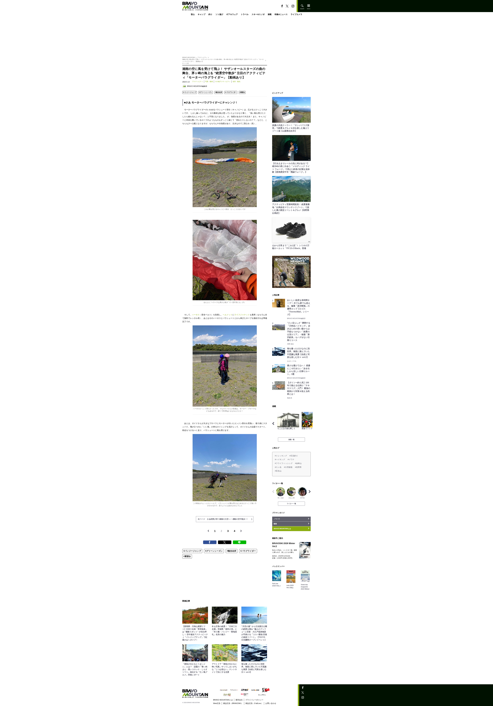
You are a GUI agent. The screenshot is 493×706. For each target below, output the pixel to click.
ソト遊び (219, 14)
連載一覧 (291, 439)
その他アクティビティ (222, 81)
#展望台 (242, 92)
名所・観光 (236, 81)
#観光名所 (218, 92)
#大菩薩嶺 (288, 467)
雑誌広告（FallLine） (254, 703)
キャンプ (201, 14)
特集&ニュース (281, 14)
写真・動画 (209, 81)
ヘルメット (227, 315)
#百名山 (278, 471)
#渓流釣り (294, 456)
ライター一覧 (291, 504)
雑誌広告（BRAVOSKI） (233, 703)
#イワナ (291, 459)
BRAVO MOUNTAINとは (223, 700)
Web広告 (216, 703)
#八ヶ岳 (278, 467)
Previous (273, 423)
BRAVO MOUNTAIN (188, 57)
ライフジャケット (242, 315)
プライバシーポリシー (254, 700)
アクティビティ (202, 57)
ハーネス (196, 315)
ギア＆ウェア (232, 14)
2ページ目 (185, 63)
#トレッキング (281, 456)
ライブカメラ (296, 14)
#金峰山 (298, 463)
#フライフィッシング (283, 463)
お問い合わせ (270, 703)
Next (310, 423)
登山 (193, 14)
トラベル (245, 14)
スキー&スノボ (258, 14)
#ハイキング (280, 459)
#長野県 (298, 467)
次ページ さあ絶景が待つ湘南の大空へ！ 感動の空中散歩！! (223, 519)
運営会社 (239, 700)
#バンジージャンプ (189, 92)
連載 (270, 14)
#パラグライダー (231, 92)
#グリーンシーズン (205, 92)
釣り (210, 14)
